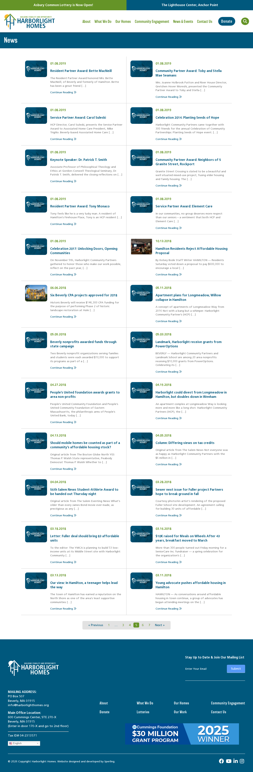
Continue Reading (62, 92)
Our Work (180, 712)
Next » (160, 625)
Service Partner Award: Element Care (184, 206)
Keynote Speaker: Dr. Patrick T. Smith (78, 160)
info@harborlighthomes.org (28, 705)
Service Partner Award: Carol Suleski (78, 117)
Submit (236, 668)
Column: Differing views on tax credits (185, 443)
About (86, 21)
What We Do (102, 21)
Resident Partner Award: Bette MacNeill (81, 71)
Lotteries (143, 712)
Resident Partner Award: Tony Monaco (80, 206)
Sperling (109, 761)
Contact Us (204, 21)
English (17, 743)
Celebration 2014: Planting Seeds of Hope (187, 117)
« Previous (95, 625)
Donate (226, 21)
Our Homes (123, 21)
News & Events (183, 21)
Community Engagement (152, 21)
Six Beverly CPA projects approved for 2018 (83, 295)
